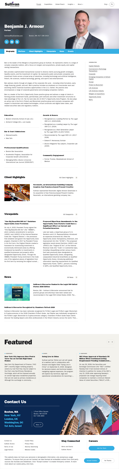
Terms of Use (8, 447)
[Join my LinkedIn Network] (6, 42)
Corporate (92, 74)
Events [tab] (71, 51)
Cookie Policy (29, 441)
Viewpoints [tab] (51, 51)
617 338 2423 (43, 36)
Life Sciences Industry (96, 91)
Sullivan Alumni (66, 449)
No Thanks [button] (107, 460)
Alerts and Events (67, 446)
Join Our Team (101, 448)
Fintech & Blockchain (96, 85)
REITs (91, 100)
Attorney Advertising (31, 447)
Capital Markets (94, 66)
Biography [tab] (10, 51)
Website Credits (30, 450)
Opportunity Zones (95, 97)
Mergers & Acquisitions (97, 94)
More (37, 425)
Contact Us (8, 441)
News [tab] (62, 51)
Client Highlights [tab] (36, 51)
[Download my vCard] (12, 42)
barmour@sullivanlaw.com (13, 36)
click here (29, 464)
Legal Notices (8, 450)
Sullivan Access (9, 444)
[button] (112, 4)
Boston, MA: (33, 36)
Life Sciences (93, 88)
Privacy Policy (29, 444)
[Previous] (108, 342)
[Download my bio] (17, 42)
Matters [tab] (21, 51)
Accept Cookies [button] (92, 460)
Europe (91, 82)
